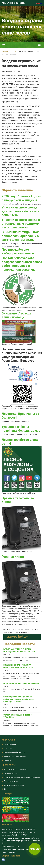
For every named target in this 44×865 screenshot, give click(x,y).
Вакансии (8, 748)
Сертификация (10, 744)
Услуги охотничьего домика (16, 769)
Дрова (6, 789)
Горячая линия (13, 556)
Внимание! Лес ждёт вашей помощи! (17, 315)
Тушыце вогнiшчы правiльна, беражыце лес (21, 429)
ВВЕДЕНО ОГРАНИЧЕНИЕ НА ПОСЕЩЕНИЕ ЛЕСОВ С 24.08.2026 (19, 650)
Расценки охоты (11, 781)
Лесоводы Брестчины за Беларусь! (20, 416)
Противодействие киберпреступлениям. (18, 251)
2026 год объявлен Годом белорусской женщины (21, 198)
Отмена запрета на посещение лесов (21, 683)
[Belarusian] (37, 3)
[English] (39, 3)
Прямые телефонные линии (18, 500)
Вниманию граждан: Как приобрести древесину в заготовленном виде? (20, 236)
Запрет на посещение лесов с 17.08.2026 (17, 716)
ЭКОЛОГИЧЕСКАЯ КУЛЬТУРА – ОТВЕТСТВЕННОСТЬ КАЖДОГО (18, 666)
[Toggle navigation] (39, 44)
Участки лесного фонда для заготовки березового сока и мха (21, 211)
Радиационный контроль (14, 752)
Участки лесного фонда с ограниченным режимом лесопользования (21, 223)
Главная (5, 51)
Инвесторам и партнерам (15, 756)
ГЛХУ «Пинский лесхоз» (13, 3)
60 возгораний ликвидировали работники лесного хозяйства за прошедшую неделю (18, 699)
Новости (13, 51)
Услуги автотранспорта (14, 785)
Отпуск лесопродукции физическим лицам (22, 777)
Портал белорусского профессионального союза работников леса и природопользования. (22, 263)
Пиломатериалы (11, 773)
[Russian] (41, 3)
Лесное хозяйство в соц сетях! (20, 441)
